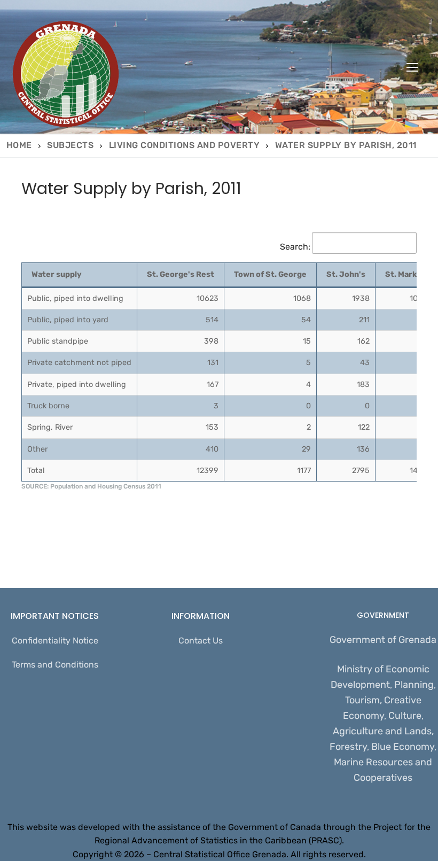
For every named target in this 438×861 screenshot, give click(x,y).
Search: (295, 247)
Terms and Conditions (55, 665)
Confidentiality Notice (55, 640)
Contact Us (200, 640)
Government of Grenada (383, 640)
